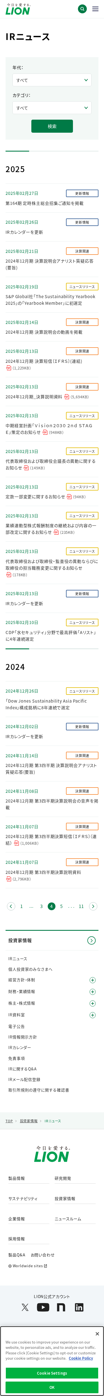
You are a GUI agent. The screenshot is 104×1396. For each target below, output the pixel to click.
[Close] (97, 1334)
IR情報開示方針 (22, 1037)
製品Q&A (17, 1254)
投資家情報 (65, 1198)
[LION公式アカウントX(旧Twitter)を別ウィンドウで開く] (25, 1307)
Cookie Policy (81, 1358)
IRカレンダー (19, 1047)
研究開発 (63, 1178)
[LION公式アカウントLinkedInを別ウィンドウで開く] (79, 1307)
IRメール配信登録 (24, 1079)
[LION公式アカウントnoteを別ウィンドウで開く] (61, 1307)
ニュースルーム (68, 1218)
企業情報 (16, 1218)
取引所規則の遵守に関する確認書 (38, 1090)
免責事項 (16, 1058)
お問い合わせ (43, 1254)
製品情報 (16, 1178)
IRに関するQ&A (22, 1068)
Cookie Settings (52, 1373)
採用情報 (16, 1238)
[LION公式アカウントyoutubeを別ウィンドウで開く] (43, 1307)
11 (82, 906)
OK (52, 1387)
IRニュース (17, 958)
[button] (82, 8)
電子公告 (16, 1026)
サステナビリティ (23, 1198)
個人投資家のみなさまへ (30, 969)
